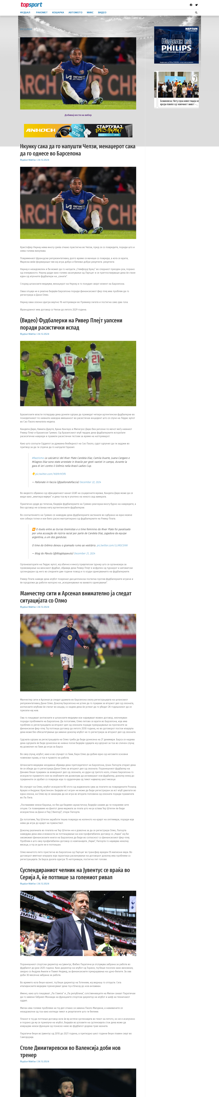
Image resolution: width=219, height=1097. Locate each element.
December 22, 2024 (90, 482)
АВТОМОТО (75, 12)
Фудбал (24, 160)
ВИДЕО (102, 12)
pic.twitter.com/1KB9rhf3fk (50, 474)
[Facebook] (191, 5)
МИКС (90, 12)
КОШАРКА (58, 12)
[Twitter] (196, 5)
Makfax (32, 160)
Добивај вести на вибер (78, 115)
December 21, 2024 (84, 553)
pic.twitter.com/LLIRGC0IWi (112, 545)
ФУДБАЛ (25, 12)
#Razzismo (38, 458)
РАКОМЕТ (42, 12)
